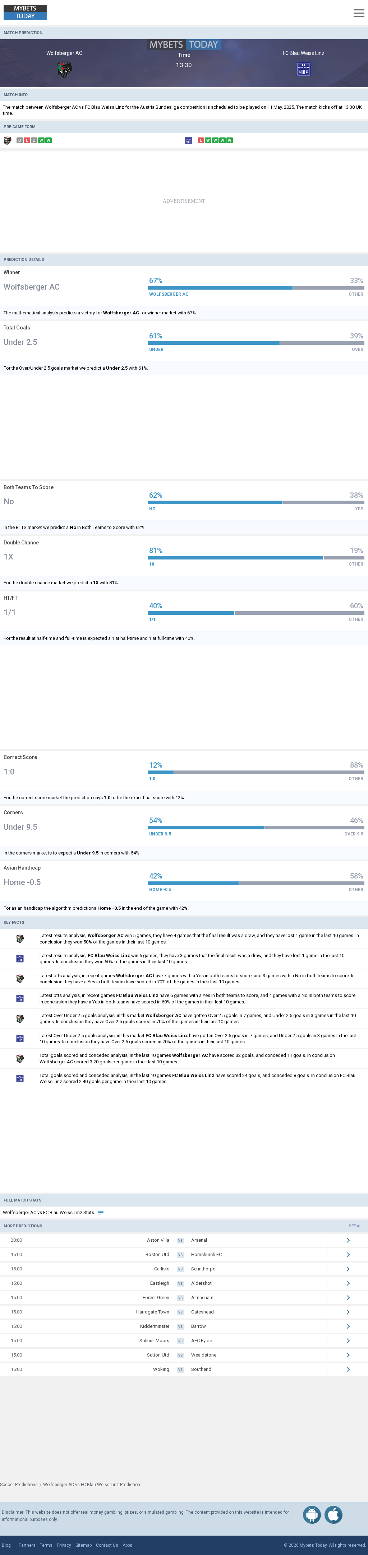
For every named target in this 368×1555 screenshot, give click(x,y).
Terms (46, 1545)
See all (356, 1226)
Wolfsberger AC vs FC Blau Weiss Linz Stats (49, 1212)
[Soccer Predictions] (30, 13)
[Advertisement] (184, 201)
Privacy (64, 1545)
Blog (6, 1545)
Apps (127, 1545)
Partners (27, 1545)
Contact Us (107, 1545)
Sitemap (83, 1545)
